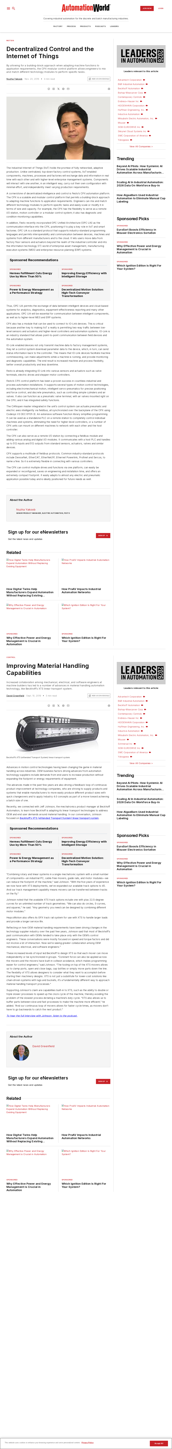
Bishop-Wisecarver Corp (130, 92)
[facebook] (48, 88)
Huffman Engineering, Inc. (131, 110)
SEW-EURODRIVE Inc (129, 127)
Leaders (114, 26)
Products (85, 26)
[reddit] (63, 88)
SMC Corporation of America (133, 135)
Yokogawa (123, 140)
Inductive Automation (129, 114)
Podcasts (100, 26)
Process (71, 26)
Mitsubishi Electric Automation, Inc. (136, 118)
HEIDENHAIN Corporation (131, 105)
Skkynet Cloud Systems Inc (132, 131)
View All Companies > (141, 146)
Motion (10, 41)
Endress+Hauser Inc (128, 101)
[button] (8, 8)
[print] (109, 88)
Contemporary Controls (130, 97)
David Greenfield (15, 695)
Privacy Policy (88, 1443)
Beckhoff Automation (129, 88)
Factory (57, 26)
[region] (86, 1443)
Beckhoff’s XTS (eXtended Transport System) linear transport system (59, 818)
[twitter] (58, 88)
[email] (68, 88)
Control (10, 657)
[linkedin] (53, 88)
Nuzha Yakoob (14, 79)
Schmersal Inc (125, 743)
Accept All (159, 1443)
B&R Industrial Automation (131, 84)
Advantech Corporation (130, 80)
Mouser (122, 122)
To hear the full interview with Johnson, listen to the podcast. (41, 1015)
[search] (14, 8)
